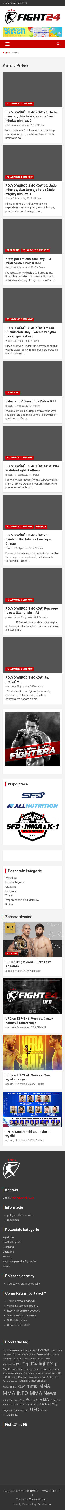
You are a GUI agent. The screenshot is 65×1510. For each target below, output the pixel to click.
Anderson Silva (29, 1350)
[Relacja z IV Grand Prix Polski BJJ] (32, 378)
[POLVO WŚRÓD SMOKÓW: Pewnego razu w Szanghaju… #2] (32, 586)
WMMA (44, 1410)
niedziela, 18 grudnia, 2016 (20, 686)
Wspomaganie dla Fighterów (22, 900)
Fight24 (29, 1363)
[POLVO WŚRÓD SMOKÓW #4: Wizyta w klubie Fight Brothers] (32, 443)
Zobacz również (18, 917)
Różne (9, 904)
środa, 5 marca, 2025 (17, 970)
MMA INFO (15, 1393)
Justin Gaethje (47, 1377)
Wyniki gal (11, 877)
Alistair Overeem (11, 1350)
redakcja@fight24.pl (22, 1197)
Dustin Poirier (36, 1358)
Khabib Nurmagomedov (32, 1380)
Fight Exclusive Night (13, 1369)
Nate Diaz (19, 1400)
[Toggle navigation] (7, 44)
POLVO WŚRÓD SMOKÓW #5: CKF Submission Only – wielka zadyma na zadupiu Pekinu (30, 332)
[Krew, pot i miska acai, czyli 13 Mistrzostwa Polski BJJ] (32, 236)
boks (53, 1350)
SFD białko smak (17, 1320)
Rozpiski (11, 953)
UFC (34, 1409)
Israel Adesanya (10, 1373)
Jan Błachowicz (27, 1373)
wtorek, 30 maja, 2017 (18, 340)
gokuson (36, 970)
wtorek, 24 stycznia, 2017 (19, 548)
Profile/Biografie (15, 882)
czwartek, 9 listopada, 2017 (20, 267)
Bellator (43, 1350)
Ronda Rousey (16, 1404)
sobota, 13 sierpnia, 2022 (19, 1083)
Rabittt (42, 1027)
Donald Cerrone (20, 1358)
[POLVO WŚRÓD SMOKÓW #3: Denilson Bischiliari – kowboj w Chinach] (32, 512)
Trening (9, 895)
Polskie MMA (37, 1399)
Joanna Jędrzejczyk (45, 1373)
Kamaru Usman (10, 1381)
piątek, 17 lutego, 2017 (18, 474)
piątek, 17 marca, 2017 (18, 405)
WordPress (44, 1504)
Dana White (44, 1354)
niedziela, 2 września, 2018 (20, 125)
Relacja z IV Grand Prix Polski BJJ (30, 401)
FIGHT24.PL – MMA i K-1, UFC (42, 1491)
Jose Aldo (34, 1377)
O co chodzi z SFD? (19, 1325)
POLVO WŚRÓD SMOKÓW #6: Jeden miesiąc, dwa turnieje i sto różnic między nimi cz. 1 (31, 190)
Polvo (41, 125)
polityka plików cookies (20, 1215)
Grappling (12, 250)
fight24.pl (48, 1364)
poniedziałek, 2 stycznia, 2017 (22, 617)
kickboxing (9, 1386)
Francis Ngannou (33, 1369)
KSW (21, 1386)
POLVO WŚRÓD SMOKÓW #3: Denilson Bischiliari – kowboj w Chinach (28, 539)
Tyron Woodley (21, 1410)
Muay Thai (8, 1400)
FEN (18, 1364)
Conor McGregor (24, 1354)
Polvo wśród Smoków (19, 103)
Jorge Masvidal (19, 1377)
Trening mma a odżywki (21, 1301)
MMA (44, 1386)
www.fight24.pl (10, 1415)
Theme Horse (37, 1499)
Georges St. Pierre (51, 1369)
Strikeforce (45, 1404)
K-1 (57, 1377)
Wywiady (41, 526)
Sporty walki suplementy (21, 1315)
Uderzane (11, 891)
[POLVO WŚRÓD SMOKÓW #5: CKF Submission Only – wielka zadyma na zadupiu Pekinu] (32, 305)
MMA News (43, 1393)
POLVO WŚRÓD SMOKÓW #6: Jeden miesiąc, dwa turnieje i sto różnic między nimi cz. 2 (31, 116)
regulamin (13, 1220)
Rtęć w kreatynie (17, 1310)
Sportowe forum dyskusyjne (24, 1283)
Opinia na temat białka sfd (22, 1305)
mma (32, 1386)
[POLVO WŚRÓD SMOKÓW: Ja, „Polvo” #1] (32, 655)
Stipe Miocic (32, 1404)
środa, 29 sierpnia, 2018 (18, 198)
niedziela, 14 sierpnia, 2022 (20, 1027)
